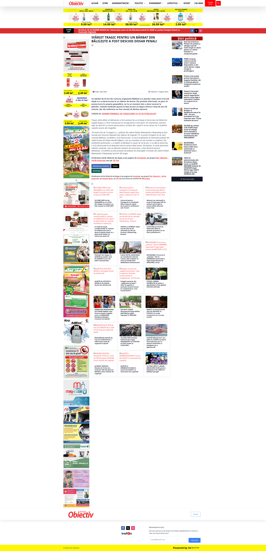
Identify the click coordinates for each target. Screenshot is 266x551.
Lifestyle (172, 3)
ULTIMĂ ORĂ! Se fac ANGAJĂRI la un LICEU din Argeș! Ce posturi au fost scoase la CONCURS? (104, 203)
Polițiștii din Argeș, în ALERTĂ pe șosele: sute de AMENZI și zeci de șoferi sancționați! (103, 257)
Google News (107, 178)
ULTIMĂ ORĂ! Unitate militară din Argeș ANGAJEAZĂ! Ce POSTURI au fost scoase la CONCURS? (130, 341)
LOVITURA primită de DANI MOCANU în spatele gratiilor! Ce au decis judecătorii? (156, 229)
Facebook (141, 158)
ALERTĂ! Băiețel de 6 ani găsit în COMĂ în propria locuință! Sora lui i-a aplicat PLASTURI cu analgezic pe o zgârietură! (156, 342)
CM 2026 (198, 3)
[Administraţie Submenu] (131, 3)
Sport (186, 3)
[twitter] (196, 31)
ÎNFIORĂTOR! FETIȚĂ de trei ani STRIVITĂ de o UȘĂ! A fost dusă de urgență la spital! (104, 340)
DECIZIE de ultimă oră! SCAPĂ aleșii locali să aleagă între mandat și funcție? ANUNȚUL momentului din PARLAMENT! (191, 132)
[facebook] (192, 31)
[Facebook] (123, 528)
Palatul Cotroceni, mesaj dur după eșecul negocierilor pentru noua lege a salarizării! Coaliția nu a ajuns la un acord (192, 97)
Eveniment (155, 3)
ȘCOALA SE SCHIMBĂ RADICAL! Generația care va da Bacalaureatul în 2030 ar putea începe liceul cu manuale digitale (129, 31)
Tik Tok (116, 160)
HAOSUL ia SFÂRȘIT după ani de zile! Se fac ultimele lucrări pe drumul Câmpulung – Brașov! (130, 230)
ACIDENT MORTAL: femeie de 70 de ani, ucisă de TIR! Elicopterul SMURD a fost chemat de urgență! (104, 369)
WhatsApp (146, 178)
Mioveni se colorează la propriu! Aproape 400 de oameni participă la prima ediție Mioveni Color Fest (156, 204)
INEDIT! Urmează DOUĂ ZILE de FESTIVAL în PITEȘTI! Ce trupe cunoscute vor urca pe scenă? (156, 313)
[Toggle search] (218, 3)
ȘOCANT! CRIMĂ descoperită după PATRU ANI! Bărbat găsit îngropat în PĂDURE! (130, 312)
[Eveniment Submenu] (163, 3)
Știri (105, 3)
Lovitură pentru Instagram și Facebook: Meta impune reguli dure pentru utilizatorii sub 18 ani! (130, 204)
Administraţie (120, 3)
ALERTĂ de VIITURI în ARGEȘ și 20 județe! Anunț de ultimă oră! (103, 283)
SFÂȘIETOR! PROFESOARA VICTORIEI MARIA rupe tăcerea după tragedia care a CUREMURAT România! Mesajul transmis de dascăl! (104, 314)
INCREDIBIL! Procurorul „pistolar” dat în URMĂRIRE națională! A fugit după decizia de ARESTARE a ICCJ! (156, 258)
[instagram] (201, 31)
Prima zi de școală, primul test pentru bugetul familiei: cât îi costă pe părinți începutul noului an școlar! (192, 81)
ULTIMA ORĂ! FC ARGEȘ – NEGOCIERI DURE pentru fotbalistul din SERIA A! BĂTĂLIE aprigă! (156, 369)
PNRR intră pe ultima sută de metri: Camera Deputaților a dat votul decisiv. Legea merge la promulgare (192, 65)
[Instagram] (133, 528)
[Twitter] (128, 528)
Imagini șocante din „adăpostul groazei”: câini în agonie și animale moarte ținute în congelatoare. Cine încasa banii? (130, 286)
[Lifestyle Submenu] (179, 3)
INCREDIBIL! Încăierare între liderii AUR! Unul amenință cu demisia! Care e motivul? (191, 148)
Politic (139, 3)
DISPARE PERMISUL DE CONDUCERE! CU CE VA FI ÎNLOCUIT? (129, 113)
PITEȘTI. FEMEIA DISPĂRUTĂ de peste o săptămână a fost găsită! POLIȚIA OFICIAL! (156, 284)
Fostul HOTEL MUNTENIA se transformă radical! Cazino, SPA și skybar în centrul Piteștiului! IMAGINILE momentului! (130, 258)
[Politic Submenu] (145, 3)
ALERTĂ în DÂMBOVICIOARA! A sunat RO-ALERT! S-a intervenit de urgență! (129, 369)
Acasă (94, 3)
